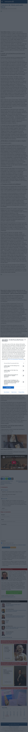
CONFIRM (8, 387)
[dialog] (14, 366)
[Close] (25, 340)
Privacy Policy (21, 392)
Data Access (14, 392)
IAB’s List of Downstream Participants (15, 359)
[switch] (23, 366)
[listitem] (14, 363)
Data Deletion (6, 392)
